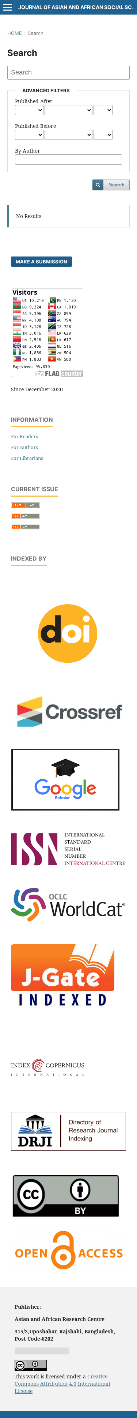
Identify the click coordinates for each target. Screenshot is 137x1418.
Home (14, 33)
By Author (27, 150)
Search (117, 184)
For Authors (24, 447)
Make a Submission (41, 261)
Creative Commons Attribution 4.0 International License (62, 1383)
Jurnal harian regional (42, 1351)
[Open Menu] (7, 7)
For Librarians (27, 458)
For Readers (24, 436)
